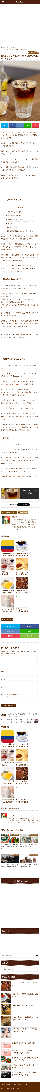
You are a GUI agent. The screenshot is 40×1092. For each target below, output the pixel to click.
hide (21, 207)
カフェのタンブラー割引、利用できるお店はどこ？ (25, 1066)
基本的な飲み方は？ (14, 216)
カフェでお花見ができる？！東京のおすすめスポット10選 (25, 1073)
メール (3, 679)
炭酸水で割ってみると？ (15, 219)
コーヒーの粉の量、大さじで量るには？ (25, 983)
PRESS (19, 1084)
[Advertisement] (20, 26)
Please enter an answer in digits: (10, 694)
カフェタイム (13, 1088)
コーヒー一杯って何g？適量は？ (23, 1005)
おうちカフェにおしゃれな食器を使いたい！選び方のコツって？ (25, 1059)
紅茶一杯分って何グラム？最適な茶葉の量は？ (25, 995)
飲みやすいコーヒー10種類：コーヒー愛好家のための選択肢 (25, 1051)
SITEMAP (9, 1084)
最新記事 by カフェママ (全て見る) (20, 231)
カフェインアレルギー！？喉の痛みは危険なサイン (25, 1030)
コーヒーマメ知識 (8, 619)
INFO (14, 1084)
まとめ (9, 223)
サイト (3, 687)
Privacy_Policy (26, 1084)
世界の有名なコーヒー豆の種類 (23, 1043)
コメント (4, 656)
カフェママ (12, 227)
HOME (3, 1084)
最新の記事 (23, 512)
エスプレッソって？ (14, 212)
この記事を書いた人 (10, 512)
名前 (3, 671)
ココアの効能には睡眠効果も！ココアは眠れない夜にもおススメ (25, 1018)
